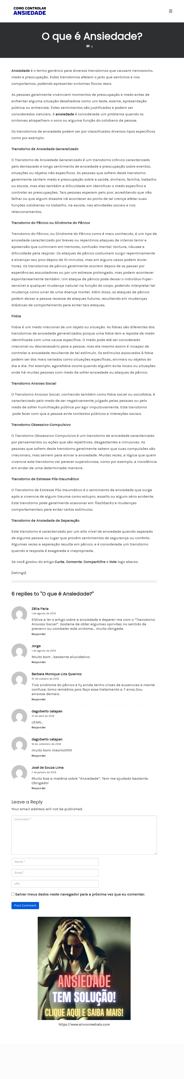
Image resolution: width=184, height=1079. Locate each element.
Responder (39, 634)
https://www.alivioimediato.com (84, 1024)
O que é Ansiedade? (92, 36)
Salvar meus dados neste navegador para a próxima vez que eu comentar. (80, 894)
